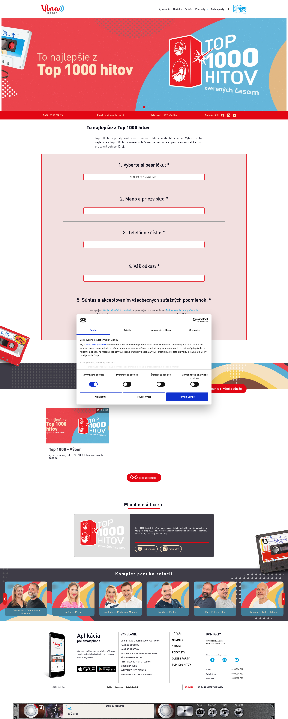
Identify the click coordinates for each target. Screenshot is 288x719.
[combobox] (144, 177)
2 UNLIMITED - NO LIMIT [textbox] (143, 177)
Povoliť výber (144, 396)
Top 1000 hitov (181, 664)
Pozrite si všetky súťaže (225, 389)
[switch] (127, 384)
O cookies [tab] (194, 330)
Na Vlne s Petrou (130, 644)
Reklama (189, 687)
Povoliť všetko (187, 396)
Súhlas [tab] (93, 330)
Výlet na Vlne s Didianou (134, 670)
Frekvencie (119, 687)
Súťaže (188, 9)
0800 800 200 (237, 678)
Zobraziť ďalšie (147, 477)
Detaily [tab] (127, 330)
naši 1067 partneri (96, 344)
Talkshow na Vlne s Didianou (136, 674)
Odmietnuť (101, 396)
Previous (4, 594)
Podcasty (200, 9)
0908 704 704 (237, 669)
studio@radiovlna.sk (114, 114)
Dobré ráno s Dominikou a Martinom (140, 640)
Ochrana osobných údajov (210, 687)
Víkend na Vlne (129, 665)
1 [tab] (144, 107)
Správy (176, 646)
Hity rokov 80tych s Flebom (135, 661)
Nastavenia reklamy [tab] (161, 330)
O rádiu (109, 687)
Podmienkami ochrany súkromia (182, 310)
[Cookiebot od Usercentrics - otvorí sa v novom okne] (195, 320)
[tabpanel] (144, 64)
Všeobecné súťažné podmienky (118, 310)
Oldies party (217, 9)
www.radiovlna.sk (214, 640)
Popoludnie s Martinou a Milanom (139, 653)
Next (283, 594)
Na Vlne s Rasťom (130, 649)
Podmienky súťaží (132, 687)
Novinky (177, 9)
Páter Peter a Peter (131, 657)
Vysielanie (164, 9)
